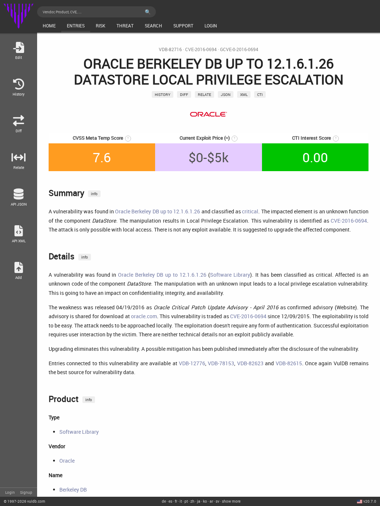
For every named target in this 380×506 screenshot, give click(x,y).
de (164, 501)
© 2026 (24, 501)
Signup (26, 492)
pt (186, 501)
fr (176, 501)
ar (211, 501)
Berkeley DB (73, 489)
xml (244, 94)
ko (205, 501)
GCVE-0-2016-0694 (239, 49)
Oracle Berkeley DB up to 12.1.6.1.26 (157, 211)
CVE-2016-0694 (201, 49)
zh (192, 501)
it (181, 501)
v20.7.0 (369, 501)
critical (250, 211)
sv (217, 501)
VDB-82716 (170, 49)
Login (10, 492)
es (170, 501)
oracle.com (144, 316)
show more (231, 501)
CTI (260, 94)
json (225, 94)
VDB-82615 (289, 363)
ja (198, 501)
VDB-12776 (192, 363)
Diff (184, 94)
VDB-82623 (250, 363)
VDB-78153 (221, 363)
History (162, 94)
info (94, 193)
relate (204, 94)
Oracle (67, 460)
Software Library (230, 274)
